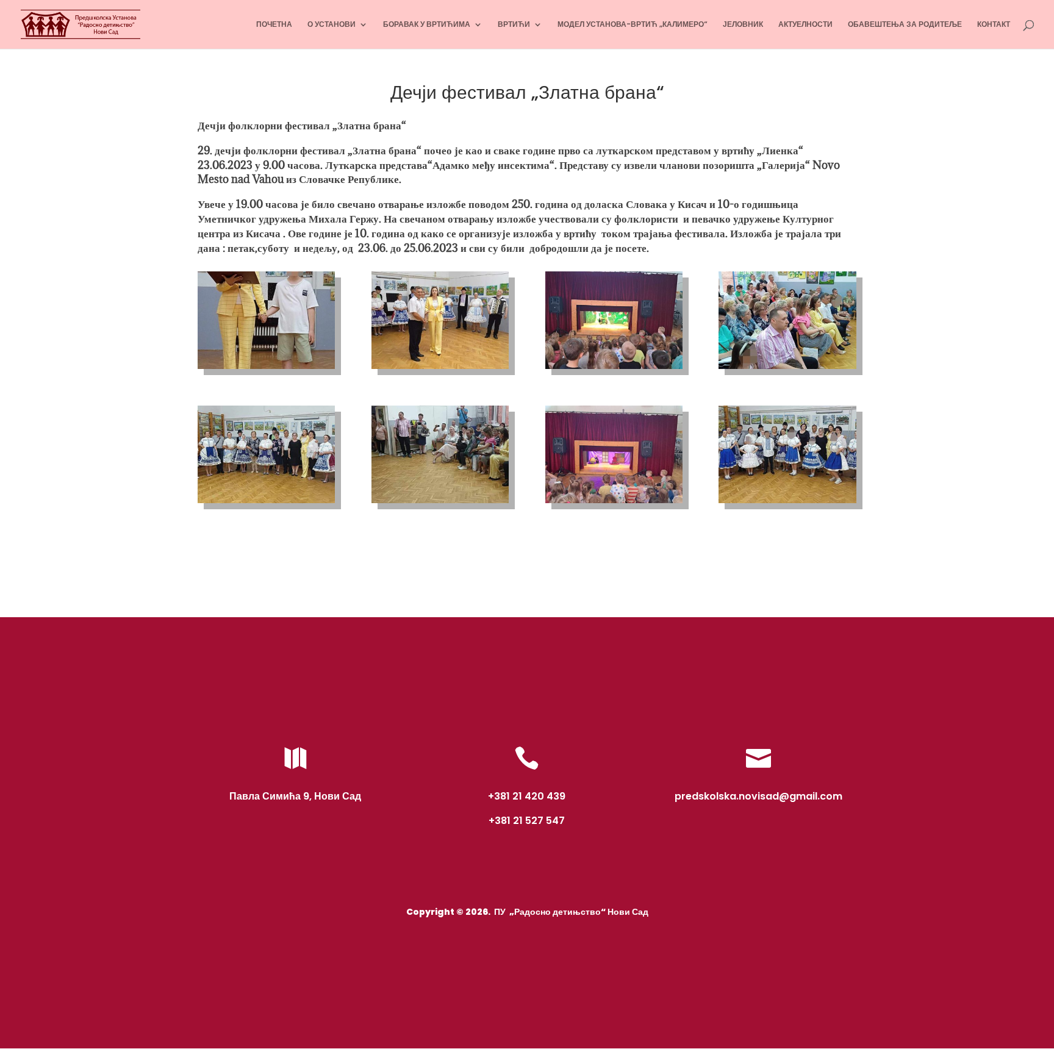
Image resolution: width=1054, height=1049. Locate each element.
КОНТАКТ (993, 24)
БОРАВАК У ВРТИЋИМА (426, 24)
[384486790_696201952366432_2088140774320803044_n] (787, 503)
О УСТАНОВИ (331, 24)
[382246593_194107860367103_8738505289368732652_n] (787, 369)
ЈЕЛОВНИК (743, 24)
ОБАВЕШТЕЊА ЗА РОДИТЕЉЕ (905, 24)
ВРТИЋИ (514, 24)
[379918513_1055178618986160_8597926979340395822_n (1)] (440, 369)
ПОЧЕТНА (274, 24)
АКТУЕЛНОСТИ (805, 24)
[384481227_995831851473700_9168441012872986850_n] (614, 503)
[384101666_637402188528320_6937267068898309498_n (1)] (440, 503)
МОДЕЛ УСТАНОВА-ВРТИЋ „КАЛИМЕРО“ (632, 24)
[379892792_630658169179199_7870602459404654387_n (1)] (266, 369)
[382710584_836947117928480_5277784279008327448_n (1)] (266, 503)
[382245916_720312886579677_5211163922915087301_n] (614, 369)
